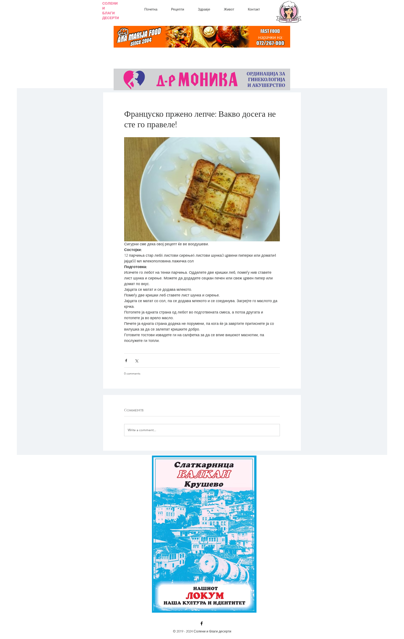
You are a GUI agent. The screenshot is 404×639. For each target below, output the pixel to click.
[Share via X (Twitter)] (136, 361)
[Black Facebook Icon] (201, 623)
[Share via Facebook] (126, 361)
